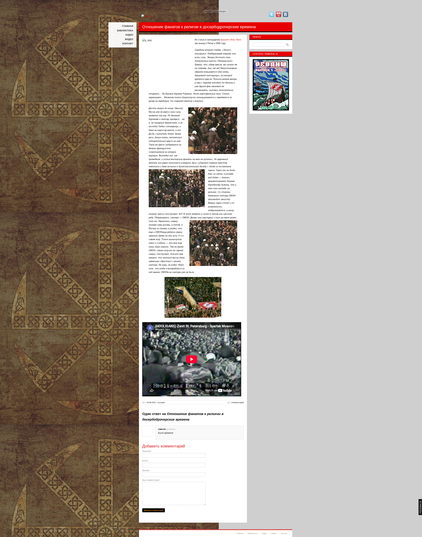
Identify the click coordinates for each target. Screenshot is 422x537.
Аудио (129, 34)
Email (145, 461)
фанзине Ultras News (231, 39)
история (161, 402)
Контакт (127, 43)
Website (146, 470)
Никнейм (147, 451)
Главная (127, 26)
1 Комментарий (237, 402)
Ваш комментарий (150, 480)
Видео (129, 39)
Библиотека (125, 30)
